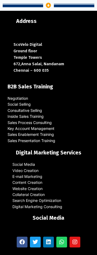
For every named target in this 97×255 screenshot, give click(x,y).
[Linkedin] (48, 242)
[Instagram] (75, 242)
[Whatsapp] (61, 242)
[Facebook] (22, 242)
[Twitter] (35, 242)
